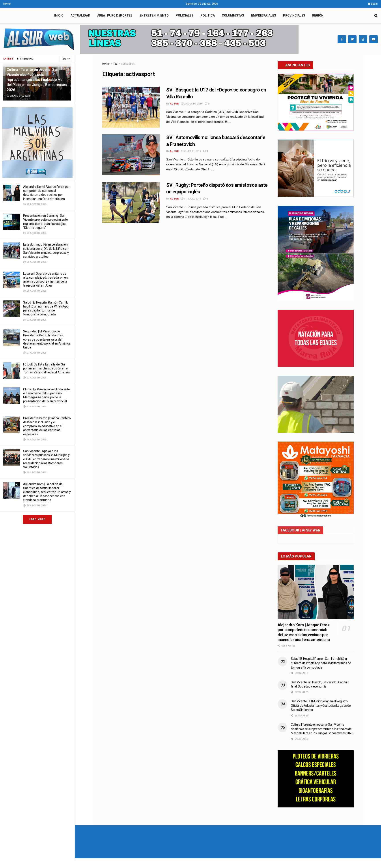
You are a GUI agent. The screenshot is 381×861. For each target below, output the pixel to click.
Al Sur (174, 103)
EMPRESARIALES (263, 15)
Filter (64, 59)
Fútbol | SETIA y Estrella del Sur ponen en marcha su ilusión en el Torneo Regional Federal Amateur (46, 368)
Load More (37, 519)
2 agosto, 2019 (192, 103)
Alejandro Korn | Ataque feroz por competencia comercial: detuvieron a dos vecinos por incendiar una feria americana (304, 632)
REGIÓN (317, 15)
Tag (115, 63)
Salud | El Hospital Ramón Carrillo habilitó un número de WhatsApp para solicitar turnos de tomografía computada (321, 663)
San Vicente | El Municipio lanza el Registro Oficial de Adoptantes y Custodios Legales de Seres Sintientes (321, 705)
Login (374, 3)
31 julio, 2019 (192, 151)
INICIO (59, 15)
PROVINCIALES (294, 15)
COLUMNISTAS (233, 15)
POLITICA (207, 15)
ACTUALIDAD (80, 15)
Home (7, 3)
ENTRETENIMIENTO (154, 15)
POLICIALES (184, 15)
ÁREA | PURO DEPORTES (115, 15)
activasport (128, 63)
